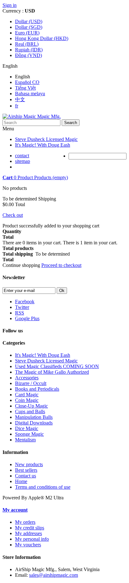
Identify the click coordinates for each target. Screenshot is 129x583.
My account (15, 510)
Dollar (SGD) (28, 27)
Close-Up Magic (31, 406)
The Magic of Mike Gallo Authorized (52, 372)
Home (21, 481)
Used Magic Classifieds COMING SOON (57, 366)
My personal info (32, 539)
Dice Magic (26, 428)
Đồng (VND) (28, 55)
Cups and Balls (30, 411)
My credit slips (29, 527)
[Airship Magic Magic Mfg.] (32, 116)
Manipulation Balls (34, 417)
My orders (25, 522)
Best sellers (26, 470)
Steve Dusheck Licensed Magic (46, 139)
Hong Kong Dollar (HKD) (41, 38)
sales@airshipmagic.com (53, 575)
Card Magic (27, 394)
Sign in (10, 5)
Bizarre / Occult (30, 383)
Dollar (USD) (28, 21)
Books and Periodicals (37, 389)
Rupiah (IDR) (29, 49)
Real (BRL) (27, 44)
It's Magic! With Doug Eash (42, 145)
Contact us (25, 475)
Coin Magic (27, 400)
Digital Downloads (34, 422)
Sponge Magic (29, 434)
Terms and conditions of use (42, 487)
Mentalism (25, 439)
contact (22, 155)
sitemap (22, 161)
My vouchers (28, 544)
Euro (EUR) (27, 32)
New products (29, 464)
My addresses (28, 533)
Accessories (27, 377)
